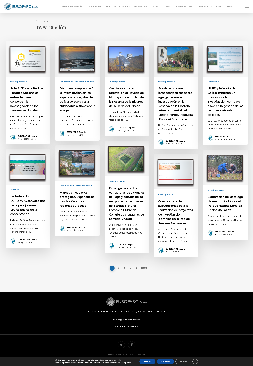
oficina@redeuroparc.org (126, 319)
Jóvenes (14, 189)
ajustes (127, 362)
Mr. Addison (140, 354)
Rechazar (165, 361)
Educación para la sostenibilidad (77, 81)
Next (144, 268)
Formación (213, 81)
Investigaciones (18, 81)
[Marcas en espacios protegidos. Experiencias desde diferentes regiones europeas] (77, 190)
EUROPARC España (27, 136)
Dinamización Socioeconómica (76, 185)
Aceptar (147, 361)
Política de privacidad (126, 326)
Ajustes (183, 361)
